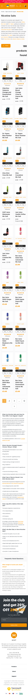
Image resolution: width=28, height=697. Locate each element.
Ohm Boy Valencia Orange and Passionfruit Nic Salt (6, 92)
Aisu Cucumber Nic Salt (19, 175)
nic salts (10, 35)
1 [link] (4, 401)
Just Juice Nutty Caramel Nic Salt (6, 257)
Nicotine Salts (20, 11)
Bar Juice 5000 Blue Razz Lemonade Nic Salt (6, 385)
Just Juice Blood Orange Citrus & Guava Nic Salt (19, 93)
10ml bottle (20, 523)
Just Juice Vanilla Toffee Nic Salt (20, 214)
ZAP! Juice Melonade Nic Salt (6, 214)
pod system (20, 521)
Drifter (23, 22)
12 (24, 401)
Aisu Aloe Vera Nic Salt (7, 174)
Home (2, 11)
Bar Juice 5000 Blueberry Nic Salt (7, 342)
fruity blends (7, 39)
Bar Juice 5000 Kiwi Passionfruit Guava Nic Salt (19, 385)
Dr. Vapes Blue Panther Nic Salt (7, 136)
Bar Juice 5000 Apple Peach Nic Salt (19, 300)
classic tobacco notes (18, 39)
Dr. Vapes (11, 24)
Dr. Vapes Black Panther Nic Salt (20, 136)
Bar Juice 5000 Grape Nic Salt (6, 299)
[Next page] (14, 406)
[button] (2, 6)
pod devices (4, 37)
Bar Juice (3, 24)
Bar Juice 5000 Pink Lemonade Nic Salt (19, 259)
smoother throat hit (6, 29)
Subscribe (14, 625)
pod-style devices (6, 483)
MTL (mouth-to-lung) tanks (17, 483)
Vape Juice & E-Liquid (10, 11)
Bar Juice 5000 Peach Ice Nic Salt (19, 341)
